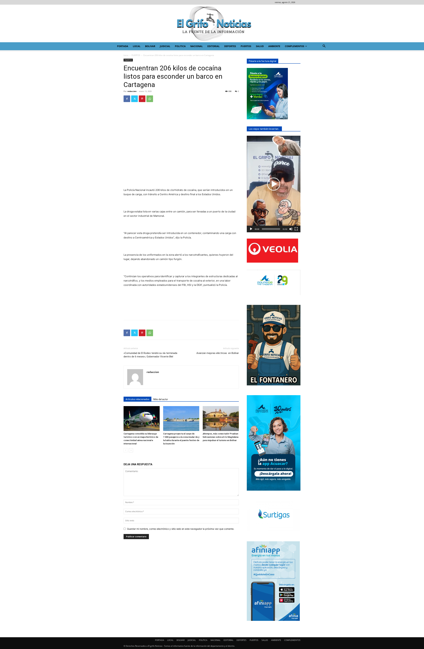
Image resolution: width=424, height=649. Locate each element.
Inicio (126, 55)
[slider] (271, 229)
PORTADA (122, 46)
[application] (273, 184)
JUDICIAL (165, 46)
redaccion (131, 91)
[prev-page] (126, 450)
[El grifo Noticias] (212, 23)
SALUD (260, 46)
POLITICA (180, 46)
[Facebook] (127, 98)
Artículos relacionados (137, 399)
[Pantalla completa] (296, 229)
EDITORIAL (213, 46)
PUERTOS (246, 46)
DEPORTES (230, 46)
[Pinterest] (142, 98)
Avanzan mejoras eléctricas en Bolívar (217, 353)
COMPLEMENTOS (294, 46)
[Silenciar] (290, 229)
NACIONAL (196, 46)
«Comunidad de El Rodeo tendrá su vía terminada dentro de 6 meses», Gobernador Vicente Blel (150, 355)
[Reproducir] (251, 229)
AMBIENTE (274, 46)
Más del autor (160, 399)
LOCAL (136, 46)
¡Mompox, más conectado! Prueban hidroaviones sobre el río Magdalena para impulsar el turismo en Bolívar (220, 437)
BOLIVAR (150, 46)
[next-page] (131, 450)
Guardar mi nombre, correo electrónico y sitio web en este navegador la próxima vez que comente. (180, 528)
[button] (324, 46)
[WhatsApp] (149, 98)
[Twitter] (134, 98)
